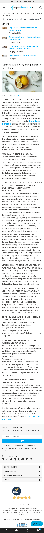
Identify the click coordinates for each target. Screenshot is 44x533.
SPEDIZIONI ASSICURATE (13, 475)
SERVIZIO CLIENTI (10, 467)
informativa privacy (23, 446)
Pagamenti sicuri (11, 471)
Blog (8, 13)
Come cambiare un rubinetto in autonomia (23, 56)
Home (3, 13)
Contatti (7, 479)
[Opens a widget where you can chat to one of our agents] (36, 524)
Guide (13, 13)
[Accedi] (28, 530)
